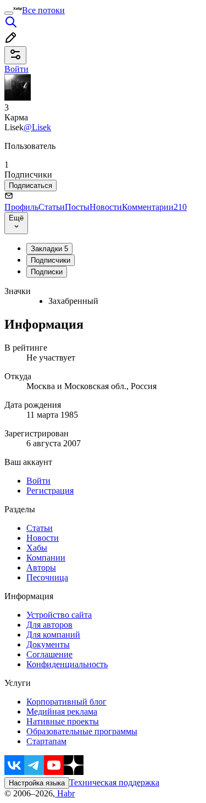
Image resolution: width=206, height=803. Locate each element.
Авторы (41, 567)
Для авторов (49, 624)
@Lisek (37, 127)
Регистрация (50, 490)
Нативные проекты (62, 721)
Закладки (49, 249)
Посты (77, 207)
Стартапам (46, 741)
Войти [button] (16, 69)
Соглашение (49, 654)
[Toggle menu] (8, 13)
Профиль (21, 207)
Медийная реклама (61, 711)
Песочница (47, 577)
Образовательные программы (81, 731)
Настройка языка (37, 783)
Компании (45, 557)
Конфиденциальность (67, 664)
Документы (48, 644)
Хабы (36, 547)
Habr (65, 793)
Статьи (51, 207)
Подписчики (50, 260)
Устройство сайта (59, 614)
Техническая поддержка (114, 782)
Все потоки (43, 10)
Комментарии (154, 207)
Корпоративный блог (66, 701)
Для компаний (53, 634)
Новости (106, 207)
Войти (38, 480)
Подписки (47, 272)
